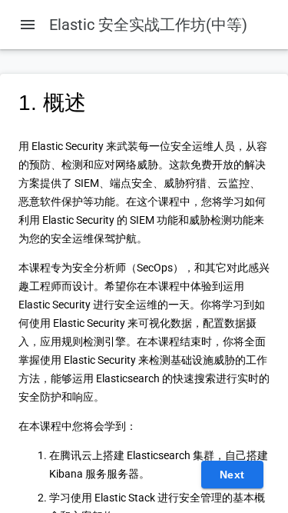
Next (232, 474)
